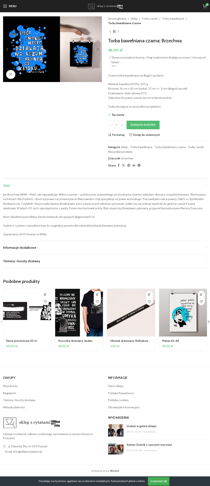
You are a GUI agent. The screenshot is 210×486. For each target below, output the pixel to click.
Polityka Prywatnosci (121, 393)
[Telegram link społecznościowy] (139, 165)
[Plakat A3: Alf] (183, 313)
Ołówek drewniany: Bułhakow (129, 341)
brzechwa (127, 158)
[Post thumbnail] (115, 430)
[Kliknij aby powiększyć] (10, 74)
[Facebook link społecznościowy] (118, 165)
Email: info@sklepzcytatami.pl (23, 451)
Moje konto (10, 386)
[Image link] (31, 422)
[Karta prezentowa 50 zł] (27, 313)
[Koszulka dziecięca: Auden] (79, 313)
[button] (7, 49)
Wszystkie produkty (120, 152)
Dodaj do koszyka (143, 124)
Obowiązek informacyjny (123, 407)
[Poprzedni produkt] (110, 32)
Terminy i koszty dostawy (19, 400)
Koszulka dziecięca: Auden (75, 341)
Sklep (134, 18)
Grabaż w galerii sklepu (141, 426)
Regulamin (9, 393)
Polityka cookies (118, 400)
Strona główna (117, 18)
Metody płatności (14, 407)
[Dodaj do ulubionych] (45, 301)
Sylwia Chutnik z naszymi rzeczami (149, 445)
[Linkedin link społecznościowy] (133, 165)
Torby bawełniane (173, 18)
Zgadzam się (158, 481)
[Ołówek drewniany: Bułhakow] (131, 313)
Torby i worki (150, 18)
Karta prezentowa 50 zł (21, 341)
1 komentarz (149, 431)
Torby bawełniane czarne (124, 23)
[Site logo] (105, 6)
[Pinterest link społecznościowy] (128, 165)
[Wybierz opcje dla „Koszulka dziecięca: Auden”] (97, 294)
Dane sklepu (115, 386)
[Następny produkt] (118, 32)
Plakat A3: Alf (170, 341)
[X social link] (123, 165)
